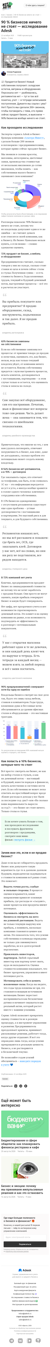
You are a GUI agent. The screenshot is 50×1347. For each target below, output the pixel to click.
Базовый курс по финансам (25, 1283)
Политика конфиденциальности (25, 1331)
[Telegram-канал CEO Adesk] (11, 1340)
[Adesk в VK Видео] (29, 1340)
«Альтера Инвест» (34, 137)
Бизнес (9, 15)
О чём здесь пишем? (35, 5)
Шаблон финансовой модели (23, 1301)
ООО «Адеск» (23, 1325)
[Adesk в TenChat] (38, 1340)
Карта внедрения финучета (25, 1290)
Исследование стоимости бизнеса (25, 1297)
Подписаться (25, 1244)
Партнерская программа (25, 1333)
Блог (3, 15)
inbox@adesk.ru (25, 1314)
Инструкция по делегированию (25, 1305)
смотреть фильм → (24, 839)
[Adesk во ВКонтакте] (20, 1340)
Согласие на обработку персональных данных (25, 1328)
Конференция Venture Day (23, 1294)
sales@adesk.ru (25, 1320)
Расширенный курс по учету (25, 1287)
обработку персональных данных (17, 1251)
